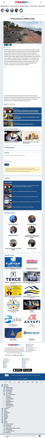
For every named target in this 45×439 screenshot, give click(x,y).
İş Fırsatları (8, 400)
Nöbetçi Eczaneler (31, 344)
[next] (37, 382)
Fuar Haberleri (9, 397)
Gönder (6, 164)
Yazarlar (5, 411)
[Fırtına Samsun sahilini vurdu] (22, 32)
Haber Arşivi (30, 351)
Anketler (6, 418)
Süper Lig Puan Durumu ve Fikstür (13, 428)
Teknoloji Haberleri (10, 405)
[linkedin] (41, 382)
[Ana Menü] (3, 2)
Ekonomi (6, 358)
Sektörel (6, 362)
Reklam (24, 366)
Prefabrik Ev (7, 361)
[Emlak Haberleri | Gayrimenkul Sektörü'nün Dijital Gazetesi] (22, 2)
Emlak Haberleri (5, 6)
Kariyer (24, 364)
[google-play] (27, 370)
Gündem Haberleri (10, 398)
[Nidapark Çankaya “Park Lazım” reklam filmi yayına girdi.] (32, 135)
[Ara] (41, 2)
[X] (7, 355)
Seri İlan (5, 414)
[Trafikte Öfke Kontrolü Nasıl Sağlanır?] (13, 135)
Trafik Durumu (30, 346)
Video (5, 410)
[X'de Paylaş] (7, 45)
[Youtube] (15, 355)
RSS (7, 375)
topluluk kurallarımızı (15, 168)
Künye (6, 367)
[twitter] (10, 382)
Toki (5, 363)
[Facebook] (5, 355)
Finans (6, 364)
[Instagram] (11, 355)
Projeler (24, 361)
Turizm (24, 363)
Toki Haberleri (9, 393)
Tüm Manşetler (30, 349)
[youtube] (19, 382)
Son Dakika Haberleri (32, 350)
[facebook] (5, 382)
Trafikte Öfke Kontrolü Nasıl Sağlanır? (11, 142)
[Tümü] (40, 178)
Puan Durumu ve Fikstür (32, 348)
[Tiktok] (17, 355)
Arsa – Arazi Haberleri (10, 394)
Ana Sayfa (6, 384)
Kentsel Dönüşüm (26, 359)
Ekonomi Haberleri (15, 6)
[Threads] (19, 355)
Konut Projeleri (34, 6)
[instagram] (14, 382)
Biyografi (6, 417)
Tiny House (25, 362)
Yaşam (22, 16)
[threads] (32, 382)
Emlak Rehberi (7, 359)
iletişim (24, 367)
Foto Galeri (6, 408)
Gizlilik (6, 366)
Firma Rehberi (7, 412)
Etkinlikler (8, 396)
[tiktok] (28, 382)
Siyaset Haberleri (9, 404)
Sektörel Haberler (25, 6)
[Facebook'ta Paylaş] (4, 45)
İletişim (5, 421)
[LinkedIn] (13, 355)
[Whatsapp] (23, 355)
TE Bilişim (25, 378)
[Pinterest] (9, 355)
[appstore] (18, 370)
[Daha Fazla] (11, 45)
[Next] (21, 355)
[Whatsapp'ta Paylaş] (9, 45)
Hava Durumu (30, 345)
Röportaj (6, 415)
